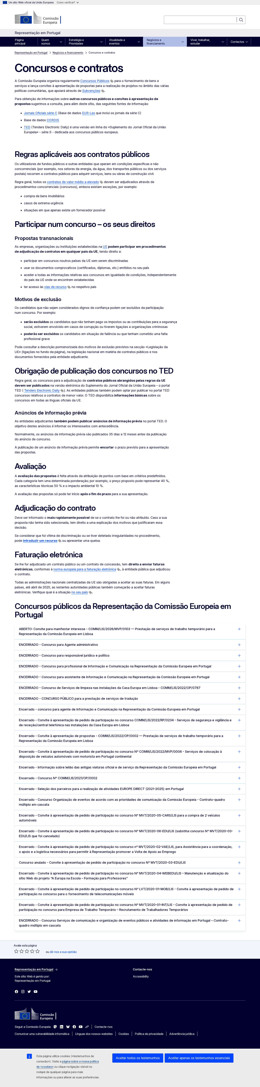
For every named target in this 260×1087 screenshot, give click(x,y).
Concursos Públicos (94, 81)
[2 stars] (19, 951)
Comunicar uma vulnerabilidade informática (42, 1034)
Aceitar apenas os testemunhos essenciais (199, 1058)
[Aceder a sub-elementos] (62, 42)
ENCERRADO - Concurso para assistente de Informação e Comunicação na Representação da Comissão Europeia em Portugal (114, 677)
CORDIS (53, 120)
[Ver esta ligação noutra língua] (112, 81)
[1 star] (16, 951)
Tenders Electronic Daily (42, 390)
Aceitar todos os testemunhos (138, 1058)
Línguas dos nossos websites (94, 1034)
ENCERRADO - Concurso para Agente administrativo (58, 645)
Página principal (20, 41)
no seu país (79, 592)
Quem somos (45, 41)
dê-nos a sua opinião (63, 952)
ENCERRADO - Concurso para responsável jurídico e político (64, 655)
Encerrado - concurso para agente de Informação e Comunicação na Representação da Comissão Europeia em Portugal (109, 709)
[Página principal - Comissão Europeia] (43, 18)
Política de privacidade (149, 1034)
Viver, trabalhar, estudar (200, 41)
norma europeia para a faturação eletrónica (84, 569)
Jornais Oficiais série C (40, 113)
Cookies (124, 1034)
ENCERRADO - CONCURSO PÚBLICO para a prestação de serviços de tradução (78, 698)
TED (27, 127)
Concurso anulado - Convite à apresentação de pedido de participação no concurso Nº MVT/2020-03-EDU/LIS (102, 862)
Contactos (237, 41)
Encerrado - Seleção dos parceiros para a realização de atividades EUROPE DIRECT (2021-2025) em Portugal (101, 789)
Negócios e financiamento (156, 41)
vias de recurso (55, 287)
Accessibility (141, 976)
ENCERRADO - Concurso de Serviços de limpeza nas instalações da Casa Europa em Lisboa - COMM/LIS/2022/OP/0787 (109, 688)
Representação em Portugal (31, 52)
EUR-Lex (88, 113)
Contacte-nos (103, 1027)
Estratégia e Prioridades (76, 41)
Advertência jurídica (181, 1034)
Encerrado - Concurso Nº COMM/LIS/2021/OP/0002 (58, 778)
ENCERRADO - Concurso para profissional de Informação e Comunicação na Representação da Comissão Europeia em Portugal (115, 666)
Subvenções (91, 91)
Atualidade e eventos (117, 41)
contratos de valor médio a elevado (73, 182)
